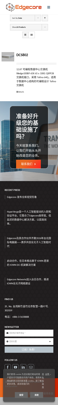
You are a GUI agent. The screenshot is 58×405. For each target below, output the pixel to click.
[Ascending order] (45, 18)
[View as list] (32, 35)
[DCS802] (8, 56)
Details (21, 92)
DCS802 (22, 55)
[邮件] (31, 367)
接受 (21, 395)
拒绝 (37, 395)
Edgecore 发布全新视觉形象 (22, 197)
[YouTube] (15, 367)
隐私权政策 (43, 380)
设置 (47, 374)
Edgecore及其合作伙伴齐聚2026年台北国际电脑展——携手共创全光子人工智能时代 (29, 242)
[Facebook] (8, 367)
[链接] (23, 367)
